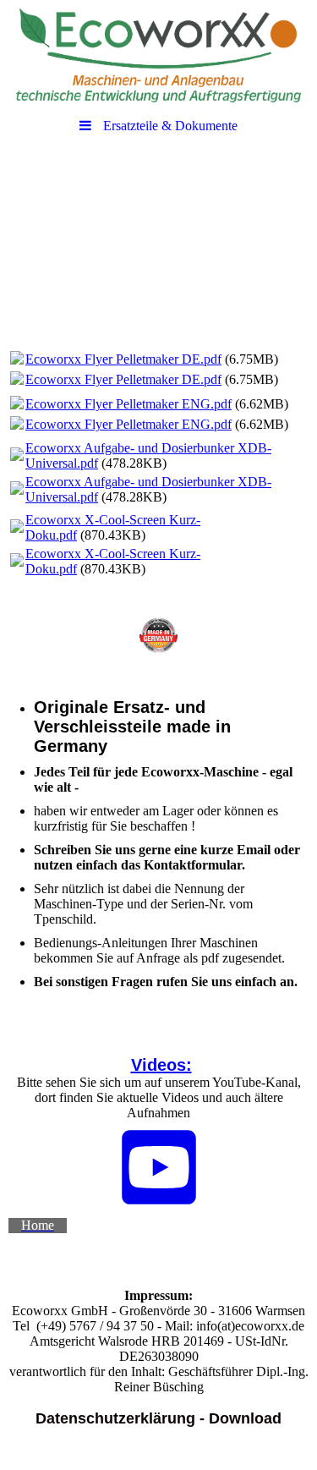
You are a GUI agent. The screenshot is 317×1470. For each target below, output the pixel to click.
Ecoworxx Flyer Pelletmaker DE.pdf (123, 359)
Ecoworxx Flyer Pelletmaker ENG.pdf (128, 404)
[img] (158, 55)
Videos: (161, 1065)
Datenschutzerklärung (115, 1418)
